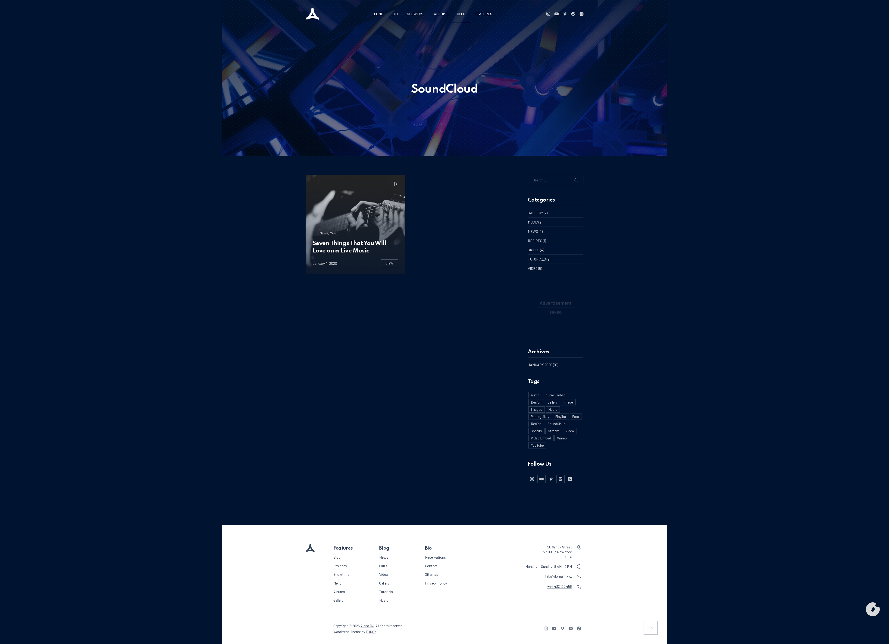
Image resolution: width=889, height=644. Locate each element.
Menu (337, 583)
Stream (553, 431)
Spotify (536, 431)
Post (575, 416)
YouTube (537, 445)
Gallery (535, 213)
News (323, 233)
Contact (431, 565)
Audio (535, 395)
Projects (340, 565)
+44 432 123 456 (559, 586)
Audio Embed (555, 395)
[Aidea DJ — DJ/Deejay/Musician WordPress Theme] (312, 14)
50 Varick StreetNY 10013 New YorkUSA (557, 552)
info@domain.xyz (558, 576)
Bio (395, 14)
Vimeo (562, 438)
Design (536, 402)
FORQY (371, 631)
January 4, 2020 (325, 263)
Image (568, 402)
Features (483, 14)
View (391, 264)
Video (533, 268)
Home (378, 14)
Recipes (535, 240)
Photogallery (540, 416)
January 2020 (540, 364)
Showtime (416, 14)
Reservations (435, 557)
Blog (461, 14)
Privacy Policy (436, 583)
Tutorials (537, 259)
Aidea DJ (367, 626)
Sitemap (431, 574)
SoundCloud (556, 424)
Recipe (536, 424)
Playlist (560, 416)
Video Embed (541, 438)
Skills (533, 250)
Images (536, 409)
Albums (441, 14)
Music (334, 233)
